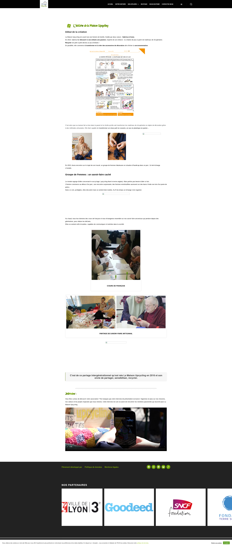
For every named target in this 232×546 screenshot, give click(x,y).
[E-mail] (163, 467)
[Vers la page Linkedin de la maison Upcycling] (158, 467)
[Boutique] (168, 467)
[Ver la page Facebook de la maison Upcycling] (149, 467)
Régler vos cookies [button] (216, 543)
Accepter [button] (226, 543)
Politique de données (93, 467)
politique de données (142, 543)
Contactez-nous (167, 4)
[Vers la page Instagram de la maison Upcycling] (154, 467)
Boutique (144, 4)
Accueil (110, 4)
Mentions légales (111, 467)
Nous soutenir (154, 4)
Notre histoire (120, 4)
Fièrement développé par (72, 467)
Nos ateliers (132, 4)
